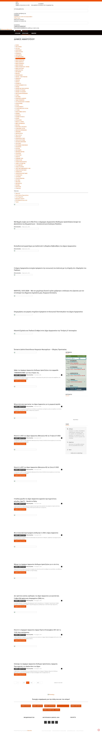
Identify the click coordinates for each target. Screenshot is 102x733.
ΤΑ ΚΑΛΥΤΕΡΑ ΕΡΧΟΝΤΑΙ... (21, 161)
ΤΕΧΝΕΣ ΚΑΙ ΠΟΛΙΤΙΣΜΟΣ (20, 170)
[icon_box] (29, 716)
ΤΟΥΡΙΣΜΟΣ (18, 176)
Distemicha (29, 730)
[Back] (38, 2)
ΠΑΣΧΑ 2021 (18, 136)
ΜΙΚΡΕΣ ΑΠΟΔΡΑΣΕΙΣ (20, 123)
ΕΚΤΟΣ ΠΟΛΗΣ (25, 33)
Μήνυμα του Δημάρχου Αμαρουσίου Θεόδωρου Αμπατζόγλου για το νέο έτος (36, 564)
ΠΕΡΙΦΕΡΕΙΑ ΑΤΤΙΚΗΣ (20, 138)
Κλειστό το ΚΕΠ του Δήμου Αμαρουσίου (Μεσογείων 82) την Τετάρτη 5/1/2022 (37, 436)
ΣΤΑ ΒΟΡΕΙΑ (18, 153)
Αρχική (15, 37)
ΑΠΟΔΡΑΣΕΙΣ (18, 53)
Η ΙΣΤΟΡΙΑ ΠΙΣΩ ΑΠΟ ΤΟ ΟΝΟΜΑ (22, 101)
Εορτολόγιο (75, 419)
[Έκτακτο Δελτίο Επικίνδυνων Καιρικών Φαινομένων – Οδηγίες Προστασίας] (51, 340)
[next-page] (41, 683)
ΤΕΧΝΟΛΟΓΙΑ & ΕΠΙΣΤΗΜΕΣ (21, 173)
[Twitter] (35, 3)
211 (24, 682)
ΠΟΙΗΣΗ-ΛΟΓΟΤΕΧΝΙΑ (20, 140)
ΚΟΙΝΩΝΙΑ (17, 113)
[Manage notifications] (99, 730)
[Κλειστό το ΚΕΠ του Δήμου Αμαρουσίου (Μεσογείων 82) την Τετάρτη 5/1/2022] (38, 425)
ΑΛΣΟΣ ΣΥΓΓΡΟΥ (19, 51)
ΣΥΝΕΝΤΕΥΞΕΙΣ (18, 160)
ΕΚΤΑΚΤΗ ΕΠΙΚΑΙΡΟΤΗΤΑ (20, 85)
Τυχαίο (17, 201)
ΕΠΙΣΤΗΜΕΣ (18, 96)
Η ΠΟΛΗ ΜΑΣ (17, 33)
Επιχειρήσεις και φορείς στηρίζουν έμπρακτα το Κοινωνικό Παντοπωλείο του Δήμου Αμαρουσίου (48, 312)
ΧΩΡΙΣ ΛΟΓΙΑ (18, 186)
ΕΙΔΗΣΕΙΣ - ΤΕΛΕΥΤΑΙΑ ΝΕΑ (21, 76)
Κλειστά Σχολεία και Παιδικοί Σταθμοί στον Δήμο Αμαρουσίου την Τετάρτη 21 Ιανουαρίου (45, 330)
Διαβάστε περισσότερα (20, 380)
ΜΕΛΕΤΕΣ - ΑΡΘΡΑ (19, 121)
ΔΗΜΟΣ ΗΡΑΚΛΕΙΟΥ (19, 63)
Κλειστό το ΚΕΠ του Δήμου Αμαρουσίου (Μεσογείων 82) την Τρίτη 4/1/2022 (36, 467)
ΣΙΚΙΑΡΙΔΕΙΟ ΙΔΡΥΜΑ (19, 151)
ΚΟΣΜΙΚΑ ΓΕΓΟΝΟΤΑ (19, 116)
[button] (33, 2)
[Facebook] (33, 3)
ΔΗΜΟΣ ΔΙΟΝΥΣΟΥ (19, 61)
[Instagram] (34, 3)
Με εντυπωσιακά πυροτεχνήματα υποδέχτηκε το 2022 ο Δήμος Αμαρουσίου (36, 533)
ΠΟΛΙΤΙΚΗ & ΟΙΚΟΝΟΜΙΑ (20, 141)
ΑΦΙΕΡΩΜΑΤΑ (18, 55)
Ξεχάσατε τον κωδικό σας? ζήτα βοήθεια (23, 16)
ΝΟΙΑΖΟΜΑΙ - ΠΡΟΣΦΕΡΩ (21, 126)
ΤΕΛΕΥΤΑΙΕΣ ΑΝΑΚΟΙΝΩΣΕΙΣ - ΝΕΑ (22, 168)
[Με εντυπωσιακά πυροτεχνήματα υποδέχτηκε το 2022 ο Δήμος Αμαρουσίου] (38, 522)
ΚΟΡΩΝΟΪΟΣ (18, 115)
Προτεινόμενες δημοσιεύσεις (22, 195)
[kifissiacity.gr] (51, 694)
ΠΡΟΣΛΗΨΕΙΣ (18, 146)
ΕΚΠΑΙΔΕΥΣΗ (18, 83)
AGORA (17, 45)
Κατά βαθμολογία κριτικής (21, 200)
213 (31, 682)
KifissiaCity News (17, 226)
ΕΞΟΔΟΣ (17, 95)
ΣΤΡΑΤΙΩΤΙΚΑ (18, 155)
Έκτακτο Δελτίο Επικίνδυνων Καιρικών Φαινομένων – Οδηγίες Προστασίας (40, 349)
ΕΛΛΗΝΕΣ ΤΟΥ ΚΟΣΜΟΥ (20, 91)
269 (38, 682)
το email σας (17, 24)
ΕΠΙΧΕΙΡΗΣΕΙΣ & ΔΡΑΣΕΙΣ (20, 98)
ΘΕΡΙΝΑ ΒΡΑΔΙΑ (18, 103)
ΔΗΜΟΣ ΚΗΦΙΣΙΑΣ (19, 65)
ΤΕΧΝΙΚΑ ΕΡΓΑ (18, 171)
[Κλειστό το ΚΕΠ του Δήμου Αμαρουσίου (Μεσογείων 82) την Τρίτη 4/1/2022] (38, 457)
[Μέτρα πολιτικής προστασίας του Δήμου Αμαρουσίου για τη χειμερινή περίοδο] (38, 394)
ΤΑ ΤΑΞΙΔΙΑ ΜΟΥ (19, 165)
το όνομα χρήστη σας (19, 9)
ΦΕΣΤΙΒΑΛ (17, 180)
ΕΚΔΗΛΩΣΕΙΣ (18, 78)
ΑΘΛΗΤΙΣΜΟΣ (18, 50)
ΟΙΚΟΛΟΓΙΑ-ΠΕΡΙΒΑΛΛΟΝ (21, 130)
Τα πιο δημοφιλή (19, 196)
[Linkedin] (52, 722)
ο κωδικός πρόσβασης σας (20, 13)
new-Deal (17, 48)
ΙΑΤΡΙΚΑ (17, 105)
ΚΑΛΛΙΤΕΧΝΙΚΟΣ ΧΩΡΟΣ (20, 111)
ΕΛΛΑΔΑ (17, 86)
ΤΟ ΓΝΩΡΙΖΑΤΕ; (18, 175)
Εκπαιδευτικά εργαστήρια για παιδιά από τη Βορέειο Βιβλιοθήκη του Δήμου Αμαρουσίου (45, 246)
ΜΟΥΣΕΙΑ (17, 125)
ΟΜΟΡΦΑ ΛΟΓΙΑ (19, 133)
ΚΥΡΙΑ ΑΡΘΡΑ (18, 120)
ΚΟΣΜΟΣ (17, 118)
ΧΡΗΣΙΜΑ (17, 185)
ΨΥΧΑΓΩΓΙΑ (18, 188)
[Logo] (17, 31)
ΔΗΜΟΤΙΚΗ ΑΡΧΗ (19, 70)
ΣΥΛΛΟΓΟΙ (17, 156)
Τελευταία (17, 193)
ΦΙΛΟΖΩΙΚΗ (17, 181)
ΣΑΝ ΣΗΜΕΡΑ (18, 150)
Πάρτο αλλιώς (18, 135)
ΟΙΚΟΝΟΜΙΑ (18, 131)
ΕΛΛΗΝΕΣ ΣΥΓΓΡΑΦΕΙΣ (20, 90)
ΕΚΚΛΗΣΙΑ (17, 80)
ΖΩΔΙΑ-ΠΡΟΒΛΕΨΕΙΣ (19, 100)
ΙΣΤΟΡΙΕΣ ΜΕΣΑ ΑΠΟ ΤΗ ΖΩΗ (21, 108)
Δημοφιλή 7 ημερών (19, 198)
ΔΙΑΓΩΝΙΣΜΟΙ (18, 71)
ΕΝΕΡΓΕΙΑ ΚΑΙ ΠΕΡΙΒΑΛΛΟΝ (21, 93)
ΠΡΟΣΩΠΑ (17, 148)
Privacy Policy (17, 18)
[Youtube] (36, 3)
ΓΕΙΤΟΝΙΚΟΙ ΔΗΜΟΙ (19, 56)
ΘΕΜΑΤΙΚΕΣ (33, 33)
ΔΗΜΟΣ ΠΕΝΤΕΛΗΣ (19, 68)
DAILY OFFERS (18, 46)
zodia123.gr (79, 453)
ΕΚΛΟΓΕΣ (17, 81)
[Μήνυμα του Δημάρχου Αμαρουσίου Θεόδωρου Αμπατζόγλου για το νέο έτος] (38, 554)
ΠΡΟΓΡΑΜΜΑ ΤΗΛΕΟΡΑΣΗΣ (21, 145)
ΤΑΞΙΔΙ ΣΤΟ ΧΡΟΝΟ (19, 166)
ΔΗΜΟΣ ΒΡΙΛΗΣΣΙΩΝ (19, 60)
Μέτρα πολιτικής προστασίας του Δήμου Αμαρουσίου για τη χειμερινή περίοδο (37, 404)
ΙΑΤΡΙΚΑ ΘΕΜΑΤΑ (19, 106)
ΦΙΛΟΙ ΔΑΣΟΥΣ (18, 183)
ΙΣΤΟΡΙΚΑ (17, 110)
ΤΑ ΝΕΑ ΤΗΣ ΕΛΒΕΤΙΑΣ (20, 163)
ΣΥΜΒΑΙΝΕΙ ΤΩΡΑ (19, 158)
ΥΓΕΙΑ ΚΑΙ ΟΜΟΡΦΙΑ (19, 178)
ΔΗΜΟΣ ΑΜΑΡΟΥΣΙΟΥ (22, 37)
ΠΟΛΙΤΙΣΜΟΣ (18, 143)
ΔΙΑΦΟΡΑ (17, 73)
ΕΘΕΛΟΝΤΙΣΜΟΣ (19, 75)
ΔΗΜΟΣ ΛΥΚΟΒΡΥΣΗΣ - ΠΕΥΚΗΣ (22, 66)
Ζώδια (72, 453)
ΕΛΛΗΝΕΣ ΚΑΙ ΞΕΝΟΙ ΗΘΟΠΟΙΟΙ (22, 88)
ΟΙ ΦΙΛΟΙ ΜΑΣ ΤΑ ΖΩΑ (20, 128)
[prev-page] (15, 683)
